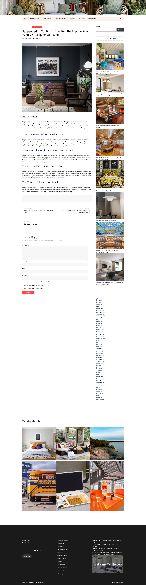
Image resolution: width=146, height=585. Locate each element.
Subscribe (27, 556)
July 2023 (98, 365)
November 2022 (100, 380)
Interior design (34, 18)
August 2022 (99, 386)
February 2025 (100, 329)
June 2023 (99, 367)
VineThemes (121, 582)
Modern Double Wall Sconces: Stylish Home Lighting (107, 552)
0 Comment (37, 38)
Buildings (72, 18)
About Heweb (81, 18)
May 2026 (99, 303)
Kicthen (60, 561)
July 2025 (98, 319)
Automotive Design (63, 540)
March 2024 (99, 350)
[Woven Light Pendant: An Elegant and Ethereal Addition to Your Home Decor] (110, 83)
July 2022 (98, 388)
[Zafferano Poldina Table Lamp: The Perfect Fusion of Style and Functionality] (110, 56)
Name (24, 262)
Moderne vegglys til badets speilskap (103, 554)
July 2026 (98, 299)
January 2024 (99, 354)
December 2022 (100, 378)
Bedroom (61, 543)
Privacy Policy (92, 18)
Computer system (63, 549)
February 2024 (100, 352)
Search (98, 26)
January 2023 (99, 376)
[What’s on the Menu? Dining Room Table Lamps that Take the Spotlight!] (110, 267)
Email (24, 268)
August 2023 (99, 363)
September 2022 (100, 384)
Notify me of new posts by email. (34, 288)
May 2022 (99, 390)
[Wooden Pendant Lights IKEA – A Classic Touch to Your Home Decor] (110, 142)
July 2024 (98, 342)
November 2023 (100, 357)
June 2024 (99, 344)
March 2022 (99, 393)
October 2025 (100, 314)
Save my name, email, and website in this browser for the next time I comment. (47, 282)
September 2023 (100, 361)
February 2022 (100, 395)
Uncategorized (62, 574)
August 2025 (99, 318)
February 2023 (100, 374)
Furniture (60, 552)
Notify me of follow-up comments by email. (36, 285)
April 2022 (99, 391)
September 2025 (100, 316)
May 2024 (99, 346)
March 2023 (99, 372)
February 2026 (100, 306)
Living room (61, 564)
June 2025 (99, 321)
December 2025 (100, 310)
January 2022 (99, 397)
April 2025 (99, 325)
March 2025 (99, 327)
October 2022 (100, 382)
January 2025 (99, 331)
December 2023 (100, 355)
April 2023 (99, 371)
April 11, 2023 (26, 27)
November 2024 (100, 335)
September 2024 (100, 338)
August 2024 (99, 340)
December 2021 (100, 399)
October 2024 (100, 337)
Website (24, 275)
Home (25, 18)
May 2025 (99, 323)
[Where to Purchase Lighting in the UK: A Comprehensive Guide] (110, 236)
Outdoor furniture (63, 571)
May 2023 (99, 369)
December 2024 (100, 333)
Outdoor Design (47, 18)
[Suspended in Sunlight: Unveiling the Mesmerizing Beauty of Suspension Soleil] (57, 77)
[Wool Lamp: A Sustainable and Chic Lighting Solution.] (110, 111)
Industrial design (61, 18)
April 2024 (99, 348)
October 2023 (100, 359)
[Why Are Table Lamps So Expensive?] (110, 206)
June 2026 (99, 301)
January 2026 (99, 308)
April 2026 (99, 304)
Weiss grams (28, 38)
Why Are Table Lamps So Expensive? (106, 220)
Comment (25, 245)
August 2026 (99, 297)
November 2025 (100, 312)
